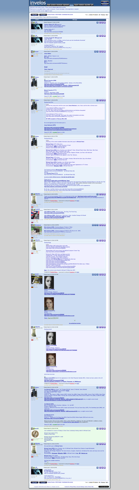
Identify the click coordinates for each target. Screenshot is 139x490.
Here (45, 270)
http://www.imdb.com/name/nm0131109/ (54, 93)
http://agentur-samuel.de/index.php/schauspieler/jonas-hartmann (60, 128)
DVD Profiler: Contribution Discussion (64, 14)
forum (67, 390)
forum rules (56, 7)
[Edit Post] (100, 23)
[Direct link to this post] (102, 23)
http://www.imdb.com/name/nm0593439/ (54, 410)
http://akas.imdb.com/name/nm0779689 (54, 380)
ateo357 (37, 428)
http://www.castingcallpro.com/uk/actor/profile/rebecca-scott (59, 315)
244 (97, 14)
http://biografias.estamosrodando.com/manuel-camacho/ (58, 86)
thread (45, 67)
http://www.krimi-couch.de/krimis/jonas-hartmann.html (58, 130)
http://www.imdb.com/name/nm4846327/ (54, 418)
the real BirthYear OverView (75, 323)
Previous (103, 14)
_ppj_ (36, 22)
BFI (80, 453)
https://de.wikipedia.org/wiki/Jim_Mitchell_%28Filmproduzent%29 (60, 411)
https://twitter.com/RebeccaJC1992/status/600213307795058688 (59, 294)
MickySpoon (38, 225)
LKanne (37, 77)
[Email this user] (95, 225)
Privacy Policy (73, 486)
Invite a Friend (88, 486)
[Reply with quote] (105, 23)
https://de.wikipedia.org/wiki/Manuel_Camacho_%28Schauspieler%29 (61, 85)
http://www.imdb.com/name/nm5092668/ (54, 314)
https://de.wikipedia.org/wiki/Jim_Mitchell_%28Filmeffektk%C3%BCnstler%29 (63, 399)
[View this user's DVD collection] (97, 52)
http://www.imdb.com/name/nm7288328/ (54, 293)
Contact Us (67, 486)
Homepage (54, 453)
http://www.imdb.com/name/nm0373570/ (54, 213)
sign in (47, 10)
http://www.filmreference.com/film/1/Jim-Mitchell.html (57, 400)
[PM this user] (97, 23)
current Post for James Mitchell (71, 422)
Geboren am (84, 453)
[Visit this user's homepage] (95, 275)
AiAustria (37, 193)
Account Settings (80, 486)
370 (99, 14)
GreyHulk (37, 209)
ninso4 (36, 51)
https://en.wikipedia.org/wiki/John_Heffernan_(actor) (57, 216)
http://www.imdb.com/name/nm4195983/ (54, 84)
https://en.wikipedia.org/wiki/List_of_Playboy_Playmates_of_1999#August (62, 381)
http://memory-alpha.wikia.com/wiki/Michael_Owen (57, 180)
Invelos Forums (51, 14)
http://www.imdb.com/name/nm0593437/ (54, 398)
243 (95, 14)
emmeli (37, 274)
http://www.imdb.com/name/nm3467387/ (54, 217)
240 (90, 14)
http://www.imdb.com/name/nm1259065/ (54, 127)
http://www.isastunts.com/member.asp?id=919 (55, 186)
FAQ (92, 486)
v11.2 (78, 200)
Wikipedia (56, 165)
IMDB (55, 146)
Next (107, 14)
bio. (77, 453)
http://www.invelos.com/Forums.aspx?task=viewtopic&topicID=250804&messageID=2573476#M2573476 (70, 197)
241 (91, 14)
